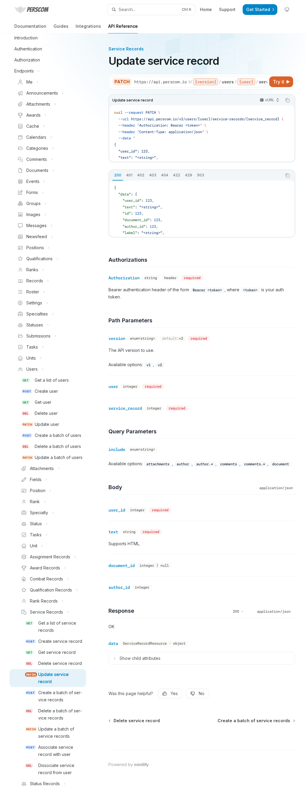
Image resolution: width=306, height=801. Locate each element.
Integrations (88, 26)
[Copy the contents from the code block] (287, 100)
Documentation (30, 26)
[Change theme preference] (287, 9)
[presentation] (53, 417)
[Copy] (262, 82)
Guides (60, 26)
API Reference (123, 26)
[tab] (117, 175)
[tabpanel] (201, 209)
